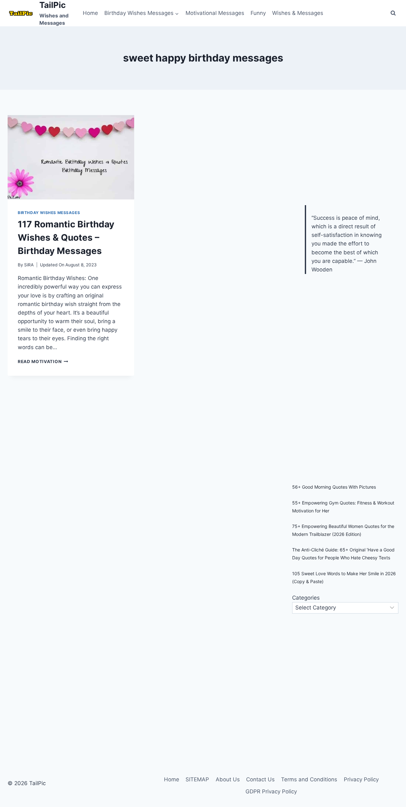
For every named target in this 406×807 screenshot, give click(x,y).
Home (90, 13)
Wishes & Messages (297, 13)
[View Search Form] (393, 13)
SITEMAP (197, 779)
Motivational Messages (215, 13)
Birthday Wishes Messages (49, 212)
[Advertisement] (339, 154)
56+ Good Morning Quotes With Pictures (334, 487)
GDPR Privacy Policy (271, 791)
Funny (258, 13)
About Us (228, 779)
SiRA (29, 264)
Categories (306, 598)
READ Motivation (43, 361)
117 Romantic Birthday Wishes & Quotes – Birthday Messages (66, 237)
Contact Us (260, 779)
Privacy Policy (361, 779)
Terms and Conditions (309, 779)
